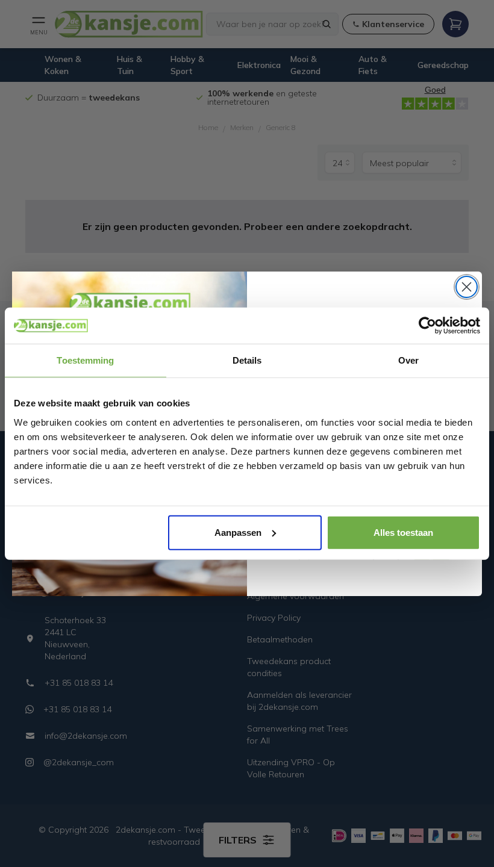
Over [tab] (408, 360)
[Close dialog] (466, 286)
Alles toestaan (403, 532)
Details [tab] (247, 360)
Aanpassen (237, 532)
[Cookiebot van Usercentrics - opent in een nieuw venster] (427, 326)
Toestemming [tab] (85, 360)
